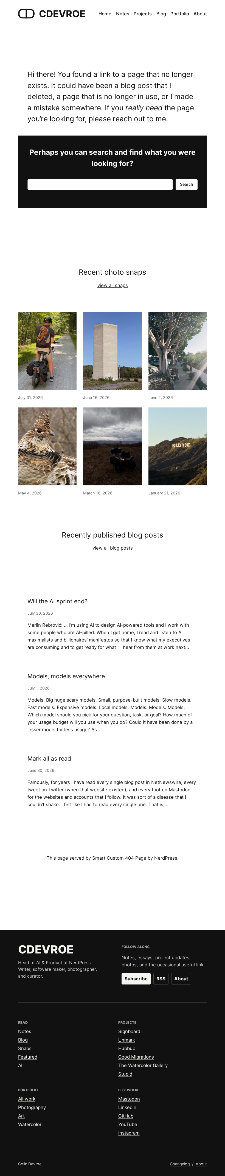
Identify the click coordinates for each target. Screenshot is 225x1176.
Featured (27, 1057)
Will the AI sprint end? (57, 601)
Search (186, 184)
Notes (24, 1031)
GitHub (125, 1116)
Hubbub (126, 1048)
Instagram (129, 1133)
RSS (160, 978)
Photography (32, 1107)
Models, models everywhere (66, 676)
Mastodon (129, 1099)
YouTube (127, 1124)
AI (20, 1065)
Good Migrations (136, 1057)
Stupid (125, 1074)
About (181, 978)
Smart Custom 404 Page (119, 858)
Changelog (180, 1163)
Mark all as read (49, 758)
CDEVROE (62, 13)
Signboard (129, 1031)
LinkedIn (127, 1107)
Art (21, 1116)
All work (26, 1099)
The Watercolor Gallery (143, 1065)
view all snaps (112, 285)
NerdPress (165, 858)
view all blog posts (112, 548)
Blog (23, 1040)
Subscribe (136, 978)
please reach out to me (127, 118)
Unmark (126, 1040)
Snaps (25, 1048)
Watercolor (29, 1124)
